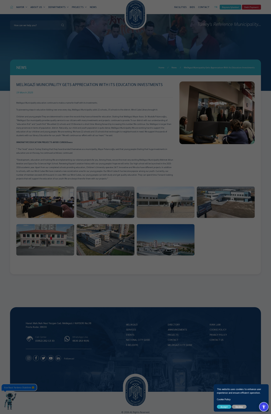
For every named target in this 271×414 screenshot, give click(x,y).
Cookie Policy (224, 399)
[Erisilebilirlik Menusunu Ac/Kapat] (263, 406)
